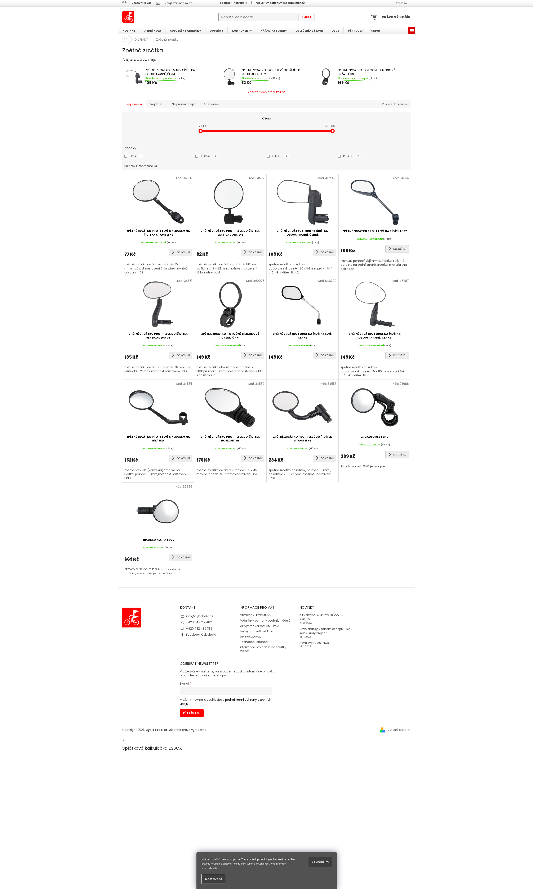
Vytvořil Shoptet (399, 730)
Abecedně (211, 104)
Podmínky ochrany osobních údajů (280, 3)
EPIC (135, 156)
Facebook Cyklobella (201, 634)
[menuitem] (129, 30)
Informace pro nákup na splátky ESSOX (263, 649)
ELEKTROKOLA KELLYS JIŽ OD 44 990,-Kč (321, 617)
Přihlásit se (191, 713)
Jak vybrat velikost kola (256, 631)
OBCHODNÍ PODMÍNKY (233, 3)
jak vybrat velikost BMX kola (259, 626)
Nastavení (213, 879)
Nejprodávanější (183, 104)
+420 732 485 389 (199, 628)
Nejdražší (156, 104)
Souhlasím (320, 862)
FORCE (209, 156)
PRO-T (351, 156)
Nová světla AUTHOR (314, 643)
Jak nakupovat (250, 636)
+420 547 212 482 (199, 622)
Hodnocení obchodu (255, 642)
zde (215, 868)
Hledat (306, 17)
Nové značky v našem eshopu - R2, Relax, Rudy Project (324, 631)
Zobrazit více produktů (264, 92)
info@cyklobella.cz (199, 616)
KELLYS (279, 156)
